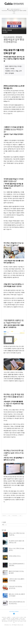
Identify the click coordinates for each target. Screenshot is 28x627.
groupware (14, 515)
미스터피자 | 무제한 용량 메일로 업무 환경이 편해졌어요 (14, 11)
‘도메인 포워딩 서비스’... (15, 556)
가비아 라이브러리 (14, 9)
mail (20, 515)
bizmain (4, 515)
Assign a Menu (14, 611)
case (9, 515)
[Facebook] (14, 613)
